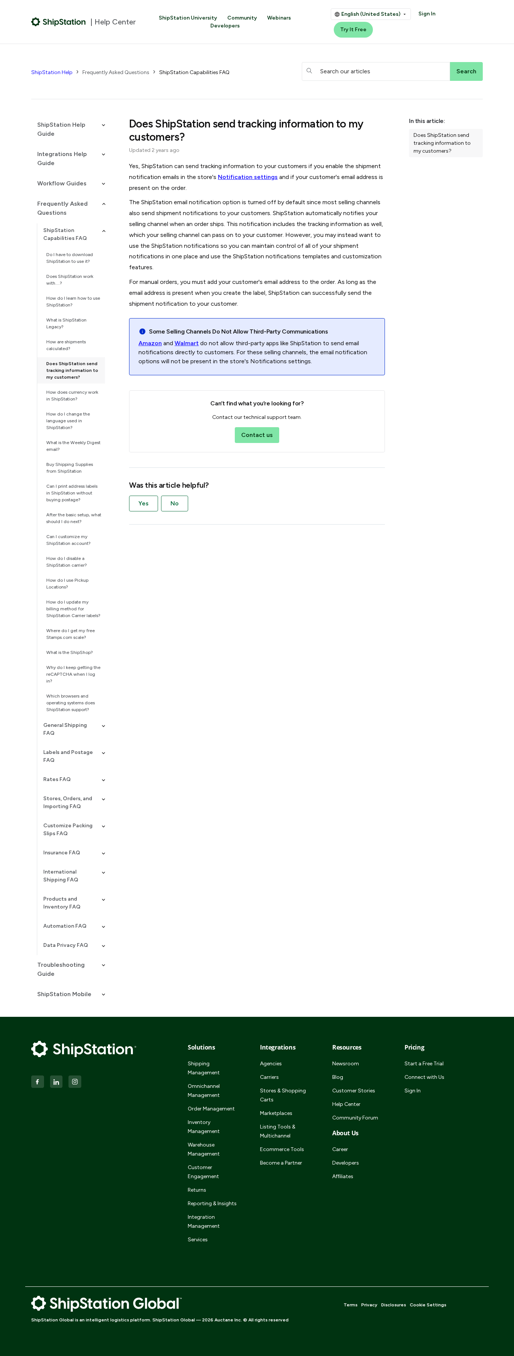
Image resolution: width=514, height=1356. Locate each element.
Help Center (346, 1104)
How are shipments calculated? (66, 345)
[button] (68, 129)
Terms (350, 1304)
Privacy (369, 1304)
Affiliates (342, 1176)
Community (242, 18)
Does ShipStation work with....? (69, 280)
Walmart (187, 343)
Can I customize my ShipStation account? (68, 540)
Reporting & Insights (212, 1203)
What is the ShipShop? (69, 652)
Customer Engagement (203, 1172)
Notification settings (248, 176)
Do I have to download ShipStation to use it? (69, 258)
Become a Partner (281, 1163)
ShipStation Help (52, 72)
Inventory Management (204, 1127)
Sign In (426, 14)
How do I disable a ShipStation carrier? (66, 562)
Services (198, 1239)
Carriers (269, 1077)
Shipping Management (204, 1068)
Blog (337, 1077)
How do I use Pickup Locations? (67, 584)
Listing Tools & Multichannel (277, 1131)
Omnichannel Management (204, 1090)
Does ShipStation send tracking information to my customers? (72, 370)
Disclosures (393, 1304)
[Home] (58, 21)
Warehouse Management (204, 1149)
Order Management (211, 1109)
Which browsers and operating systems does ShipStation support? (70, 702)
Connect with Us (424, 1077)
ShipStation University (188, 18)
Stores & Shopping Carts (283, 1095)
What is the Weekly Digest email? (73, 446)
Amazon (150, 343)
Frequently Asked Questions (115, 72)
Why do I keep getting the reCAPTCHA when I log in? (73, 674)
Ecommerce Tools (282, 1149)
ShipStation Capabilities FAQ (194, 72)
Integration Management (204, 1221)
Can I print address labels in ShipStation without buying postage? (71, 493)
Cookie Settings (428, 1304)
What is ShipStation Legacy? (66, 323)
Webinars (279, 18)
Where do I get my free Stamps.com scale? (70, 634)
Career (340, 1149)
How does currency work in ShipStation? (72, 396)
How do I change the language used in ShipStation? (68, 420)
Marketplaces (276, 1113)
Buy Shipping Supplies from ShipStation (69, 468)
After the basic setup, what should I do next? (73, 518)
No (174, 503)
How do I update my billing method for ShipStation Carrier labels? (73, 608)
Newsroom (345, 1063)
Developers (225, 26)
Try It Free (353, 29)
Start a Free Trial (424, 1063)
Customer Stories (353, 1091)
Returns (197, 1190)
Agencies (271, 1063)
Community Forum (355, 1118)
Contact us (257, 434)
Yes (143, 503)
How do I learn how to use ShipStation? (73, 302)
